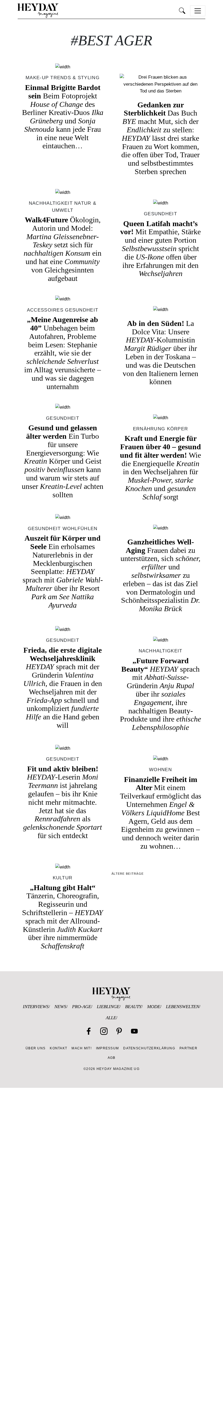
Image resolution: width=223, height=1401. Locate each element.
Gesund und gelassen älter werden (62, 461)
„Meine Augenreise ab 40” (62, 352)
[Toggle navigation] (197, 10)
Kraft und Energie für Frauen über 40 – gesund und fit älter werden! (160, 467)
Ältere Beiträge (128, 873)
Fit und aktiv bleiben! (62, 802)
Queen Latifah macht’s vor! (160, 248)
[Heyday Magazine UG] (111, 993)
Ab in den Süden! (160, 352)
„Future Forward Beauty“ (160, 694)
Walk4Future (62, 249)
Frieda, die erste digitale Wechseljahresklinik (62, 687)
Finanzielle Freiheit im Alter (160, 812)
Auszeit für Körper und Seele (63, 571)
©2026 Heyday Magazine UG (111, 1069)
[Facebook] (89, 1031)
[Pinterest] (119, 1031)
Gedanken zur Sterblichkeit (160, 138)
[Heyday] (38, 11)
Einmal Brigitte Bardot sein (62, 116)
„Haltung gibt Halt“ (62, 916)
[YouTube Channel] (134, 1031)
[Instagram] (104, 1031)
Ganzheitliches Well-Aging (160, 575)
